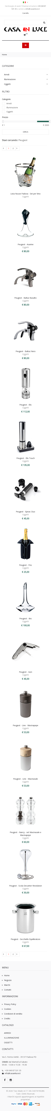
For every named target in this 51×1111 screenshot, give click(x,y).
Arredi (6, 74)
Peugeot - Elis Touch (25, 458)
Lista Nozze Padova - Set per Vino (25, 193)
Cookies (7, 1009)
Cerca (25, 132)
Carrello (25, 13)
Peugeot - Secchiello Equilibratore (25, 939)
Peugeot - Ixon (25, 672)
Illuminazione (10, 79)
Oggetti (7, 84)
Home (4, 54)
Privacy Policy (10, 1004)
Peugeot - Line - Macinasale (25, 779)
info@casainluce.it (13, 1073)
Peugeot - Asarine (25, 244)
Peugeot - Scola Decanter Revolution (25, 885)
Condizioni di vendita (13, 1013)
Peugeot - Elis (25, 404)
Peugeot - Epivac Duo (25, 511)
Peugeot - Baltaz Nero (25, 351)
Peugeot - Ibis (25, 618)
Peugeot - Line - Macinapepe (25, 725)
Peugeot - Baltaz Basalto (25, 298)
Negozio (8, 980)
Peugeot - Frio (25, 565)
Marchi (7, 985)
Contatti (7, 989)
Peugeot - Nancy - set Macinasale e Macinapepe (25, 833)
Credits (7, 1018)
